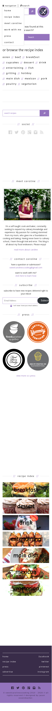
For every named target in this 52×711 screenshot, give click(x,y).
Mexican (30, 78)
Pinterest (44, 666)
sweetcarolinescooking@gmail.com (25, 267)
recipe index (12, 16)
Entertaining (15, 67)
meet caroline (13, 23)
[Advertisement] (25, 157)
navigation (10, 6)
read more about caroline (26, 249)
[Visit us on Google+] (29, 132)
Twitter (45, 661)
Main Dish (13, 78)
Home (5, 656)
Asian (6, 57)
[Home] (43, 12)
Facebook (44, 656)
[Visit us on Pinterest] (23, 132)
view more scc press (25, 375)
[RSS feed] (41, 132)
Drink (42, 62)
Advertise (8, 672)
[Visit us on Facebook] (10, 132)
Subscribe (45, 300)
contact (9, 42)
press (7, 36)
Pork (44, 78)
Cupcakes (12, 62)
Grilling (11, 73)
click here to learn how (25, 275)
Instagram (43, 672)
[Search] (32, 11)
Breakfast (33, 57)
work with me (12, 29)
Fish (31, 67)
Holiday (26, 73)
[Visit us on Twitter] (17, 132)
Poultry (11, 83)
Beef (18, 57)
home (7, 10)
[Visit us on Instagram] (35, 132)
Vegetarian (29, 83)
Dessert (29, 62)
